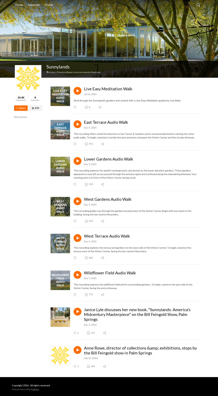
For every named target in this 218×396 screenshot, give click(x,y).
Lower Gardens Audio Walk (108, 159)
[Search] (198, 4)
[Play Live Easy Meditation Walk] (77, 91)
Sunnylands (58, 67)
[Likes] (75, 107)
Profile (49, 4)
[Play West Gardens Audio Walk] (77, 201)
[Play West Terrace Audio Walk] (77, 238)
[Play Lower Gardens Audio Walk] (77, 161)
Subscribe (34, 4)
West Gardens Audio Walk (107, 199)
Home (19, 4)
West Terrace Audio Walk (107, 236)
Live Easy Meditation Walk (108, 88)
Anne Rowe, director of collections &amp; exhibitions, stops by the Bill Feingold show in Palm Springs (140, 350)
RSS (37, 107)
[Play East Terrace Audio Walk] (77, 124)
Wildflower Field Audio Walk (110, 272)
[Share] (100, 107)
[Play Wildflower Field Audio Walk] (77, 275)
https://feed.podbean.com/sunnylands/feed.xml (75, 72)
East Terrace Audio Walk (106, 122)
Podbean (35, 389)
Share (22, 107)
